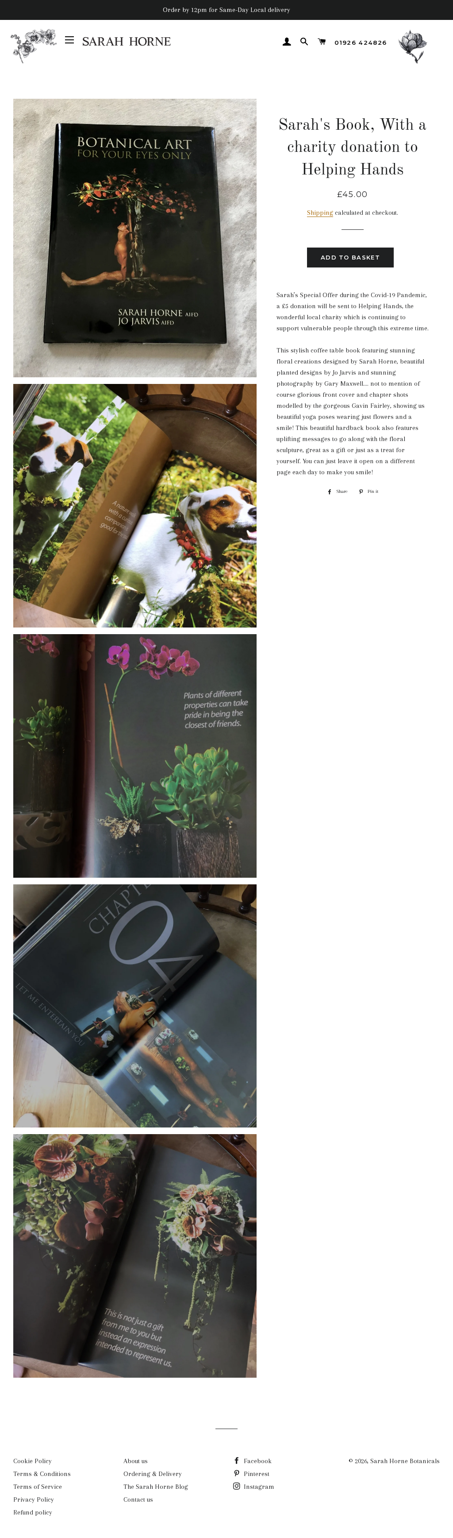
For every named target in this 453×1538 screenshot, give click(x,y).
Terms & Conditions (42, 1474)
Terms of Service (37, 1487)
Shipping (320, 213)
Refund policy (32, 1512)
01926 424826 (360, 42)
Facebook (257, 1461)
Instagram (258, 1487)
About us (135, 1461)
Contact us (138, 1499)
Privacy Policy (33, 1499)
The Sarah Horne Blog (155, 1487)
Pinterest (255, 1474)
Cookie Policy (32, 1461)
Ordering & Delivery (152, 1474)
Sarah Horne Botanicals (405, 1461)
